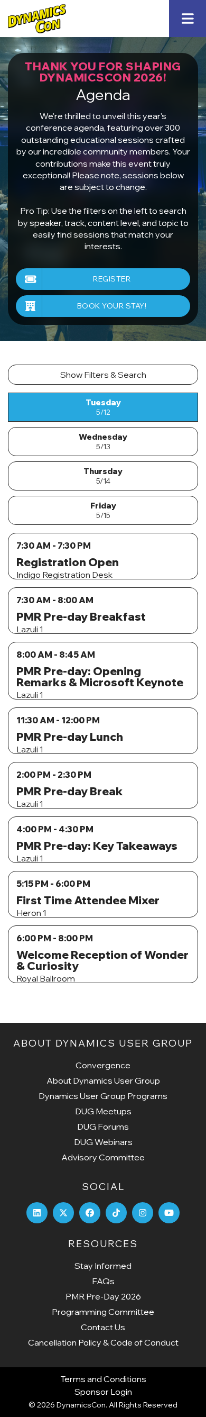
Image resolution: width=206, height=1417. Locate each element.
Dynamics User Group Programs (103, 1096)
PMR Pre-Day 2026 (103, 1296)
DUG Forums (103, 1126)
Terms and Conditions (103, 1379)
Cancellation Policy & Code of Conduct (103, 1342)
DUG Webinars (103, 1142)
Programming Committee (103, 1311)
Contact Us (103, 1327)
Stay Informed (103, 1265)
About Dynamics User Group (103, 1080)
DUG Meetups (103, 1111)
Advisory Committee (103, 1157)
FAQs (103, 1281)
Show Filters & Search (103, 374)
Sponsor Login (103, 1391)
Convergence (103, 1065)
